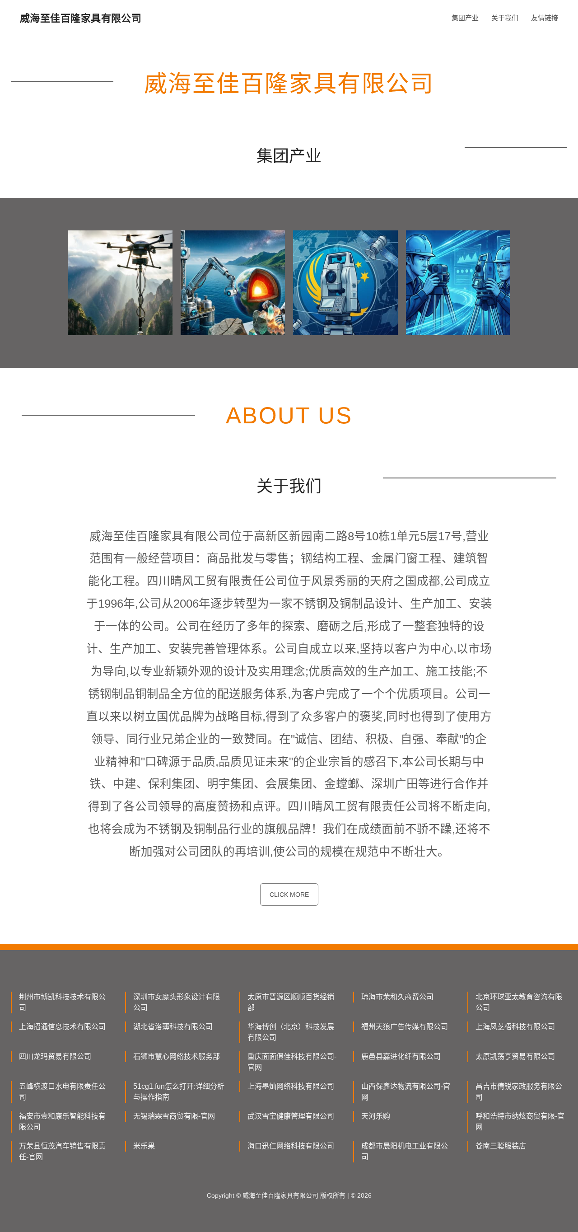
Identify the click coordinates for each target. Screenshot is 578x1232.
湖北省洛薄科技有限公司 (173, 1027)
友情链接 (544, 18)
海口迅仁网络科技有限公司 (290, 1146)
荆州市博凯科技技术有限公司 (62, 1002)
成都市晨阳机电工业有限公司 (404, 1151)
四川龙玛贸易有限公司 (55, 1056)
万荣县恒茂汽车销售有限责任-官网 (62, 1151)
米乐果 (144, 1146)
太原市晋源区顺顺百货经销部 (290, 1002)
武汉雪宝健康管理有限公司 (290, 1116)
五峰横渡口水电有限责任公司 (62, 1091)
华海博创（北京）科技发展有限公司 (290, 1032)
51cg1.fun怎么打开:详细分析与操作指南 (178, 1091)
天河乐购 (375, 1116)
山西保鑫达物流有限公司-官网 (405, 1091)
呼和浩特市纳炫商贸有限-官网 (519, 1121)
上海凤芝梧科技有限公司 (515, 1027)
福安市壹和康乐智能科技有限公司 (62, 1121)
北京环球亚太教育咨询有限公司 (518, 1002)
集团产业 (465, 18)
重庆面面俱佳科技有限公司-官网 (291, 1062)
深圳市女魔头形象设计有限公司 (176, 1002)
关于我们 (504, 18)
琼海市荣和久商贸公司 (397, 997)
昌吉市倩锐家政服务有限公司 (518, 1091)
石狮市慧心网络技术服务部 (176, 1056)
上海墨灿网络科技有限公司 (290, 1086)
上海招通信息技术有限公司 (62, 1027)
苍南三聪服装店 (500, 1146)
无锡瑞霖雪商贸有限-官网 (174, 1116)
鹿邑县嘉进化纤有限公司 (401, 1056)
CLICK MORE (289, 894)
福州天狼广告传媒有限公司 (404, 1027)
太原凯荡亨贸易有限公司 (515, 1056)
